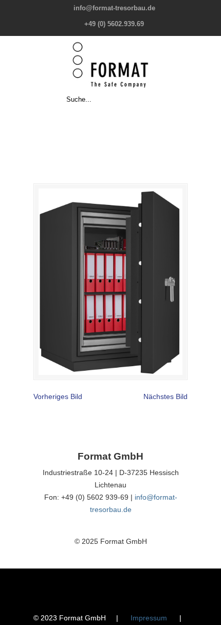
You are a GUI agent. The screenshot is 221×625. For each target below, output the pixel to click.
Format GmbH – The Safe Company (110, 64)
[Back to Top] (208, 612)
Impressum (149, 618)
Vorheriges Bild (57, 396)
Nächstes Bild (165, 396)
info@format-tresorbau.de (114, 8)
